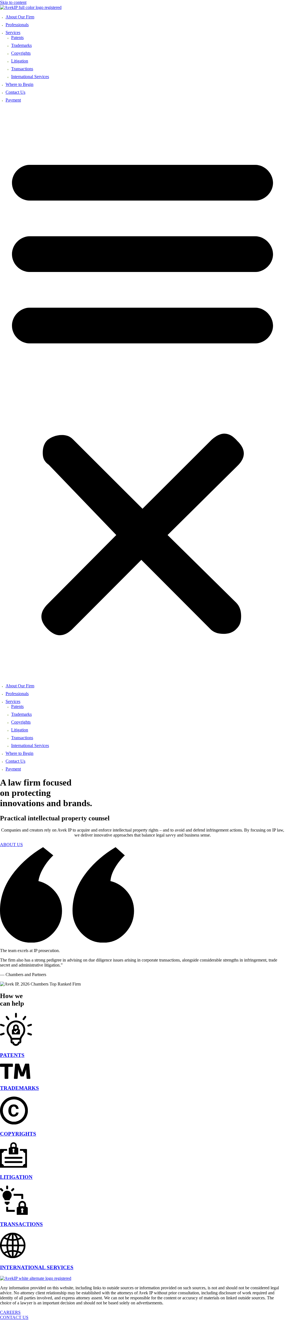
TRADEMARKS (19, 1088)
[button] (142, 392)
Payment (13, 100)
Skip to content (13, 2)
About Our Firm (20, 17)
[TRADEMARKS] (15, 1077)
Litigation (19, 61)
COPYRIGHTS (18, 1134)
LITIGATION (16, 1177)
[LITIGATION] (13, 1166)
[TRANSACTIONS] (14, 1213)
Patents (17, 37)
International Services (30, 76)
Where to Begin (19, 84)
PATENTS (12, 1055)
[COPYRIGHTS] (14, 1123)
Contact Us (15, 92)
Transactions (22, 68)
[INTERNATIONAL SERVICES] (13, 1256)
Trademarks (21, 45)
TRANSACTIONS (21, 1224)
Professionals (17, 24)
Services (13, 32)
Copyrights (21, 53)
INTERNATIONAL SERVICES (36, 1267)
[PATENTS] (16, 1044)
